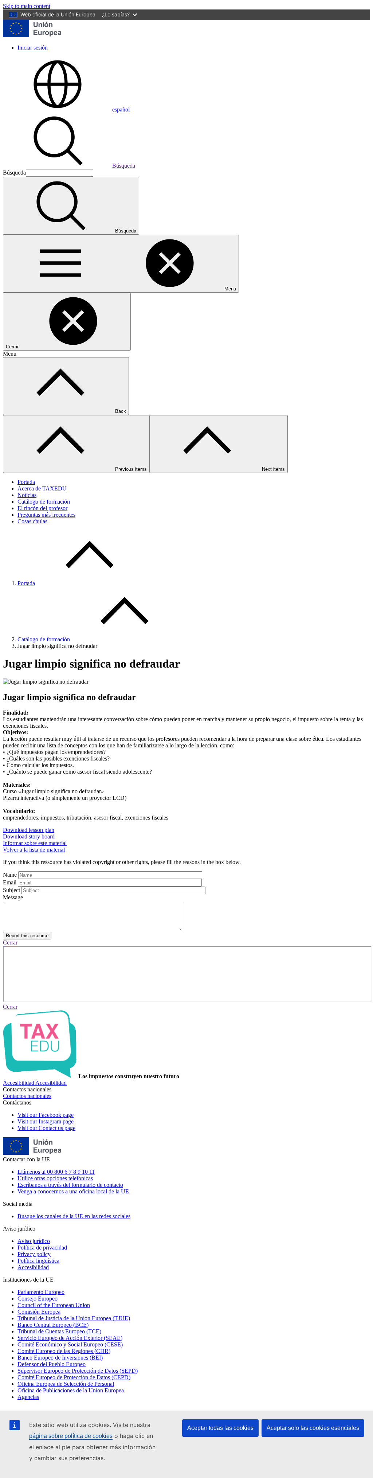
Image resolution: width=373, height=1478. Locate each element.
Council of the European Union (53, 1305)
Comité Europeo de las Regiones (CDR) (63, 1351)
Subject (11, 890)
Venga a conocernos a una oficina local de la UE (73, 1191)
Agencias (28, 1397)
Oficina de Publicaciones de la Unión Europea (70, 1390)
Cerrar (10, 942)
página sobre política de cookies (71, 1436)
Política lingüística (38, 1261)
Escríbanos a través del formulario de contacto (70, 1185)
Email (9, 882)
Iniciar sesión (32, 47)
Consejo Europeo (37, 1298)
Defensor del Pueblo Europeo (51, 1364)
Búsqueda (123, 166)
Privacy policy (34, 1254)
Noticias (26, 495)
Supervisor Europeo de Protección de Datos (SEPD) (77, 1371)
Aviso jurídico (33, 1241)
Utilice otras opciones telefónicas (55, 1178)
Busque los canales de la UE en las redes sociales (73, 1216)
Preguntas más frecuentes (46, 515)
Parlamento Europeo (40, 1292)
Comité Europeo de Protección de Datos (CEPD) (73, 1377)
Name (10, 875)
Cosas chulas (32, 521)
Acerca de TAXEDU (42, 488)
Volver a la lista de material (34, 849)
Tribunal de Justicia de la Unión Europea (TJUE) (73, 1318)
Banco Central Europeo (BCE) (53, 1325)
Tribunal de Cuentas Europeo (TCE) (59, 1331)
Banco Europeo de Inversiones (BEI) (60, 1357)
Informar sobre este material (35, 843)
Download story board (29, 836)
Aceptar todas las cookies (220, 1428)
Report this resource (27, 935)
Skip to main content (26, 6)
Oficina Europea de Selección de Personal (65, 1384)
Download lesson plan (28, 830)
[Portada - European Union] (32, 35)
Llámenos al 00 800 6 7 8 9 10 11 (56, 1172)
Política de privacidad (42, 1247)
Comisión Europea (38, 1312)
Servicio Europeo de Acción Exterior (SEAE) (69, 1338)
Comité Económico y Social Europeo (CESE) (70, 1344)
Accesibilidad (33, 1267)
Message (13, 897)
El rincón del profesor (42, 508)
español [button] (121, 109)
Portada (26, 482)
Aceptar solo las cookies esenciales (313, 1428)
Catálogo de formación (43, 501)
